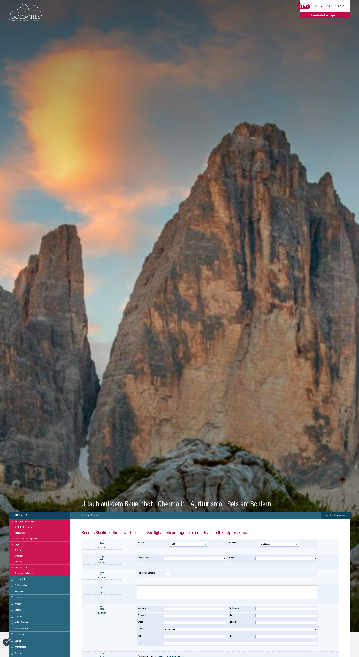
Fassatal (19, 597)
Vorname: (142, 608)
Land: (140, 629)
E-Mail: (141, 643)
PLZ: (231, 615)
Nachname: (234, 608)
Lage (17, 544)
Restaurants (20, 533)
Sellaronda (19, 550)
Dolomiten (21, 515)
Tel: (139, 636)
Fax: (231, 636)
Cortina (18, 610)
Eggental (19, 616)
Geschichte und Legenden (26, 539)
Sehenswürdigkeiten (24, 573)
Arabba (18, 603)
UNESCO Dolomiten (23, 527)
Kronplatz (19, 634)
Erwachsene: (143, 558)
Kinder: (232, 558)
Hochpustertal (21, 628)
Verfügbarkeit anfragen (25, 521)
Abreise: (232, 543)
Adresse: (142, 615)
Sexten (18, 640)
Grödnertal (20, 579)
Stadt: (140, 622)
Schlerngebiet (21, 585)
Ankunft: (142, 543)
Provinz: (232, 622)
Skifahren (19, 556)
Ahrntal (18, 653)
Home (84, 515)
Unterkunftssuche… (338, 515)
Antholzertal (20, 647)
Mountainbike (21, 567)
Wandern (19, 562)
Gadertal (19, 591)
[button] (14, 372)
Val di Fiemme (22, 622)
